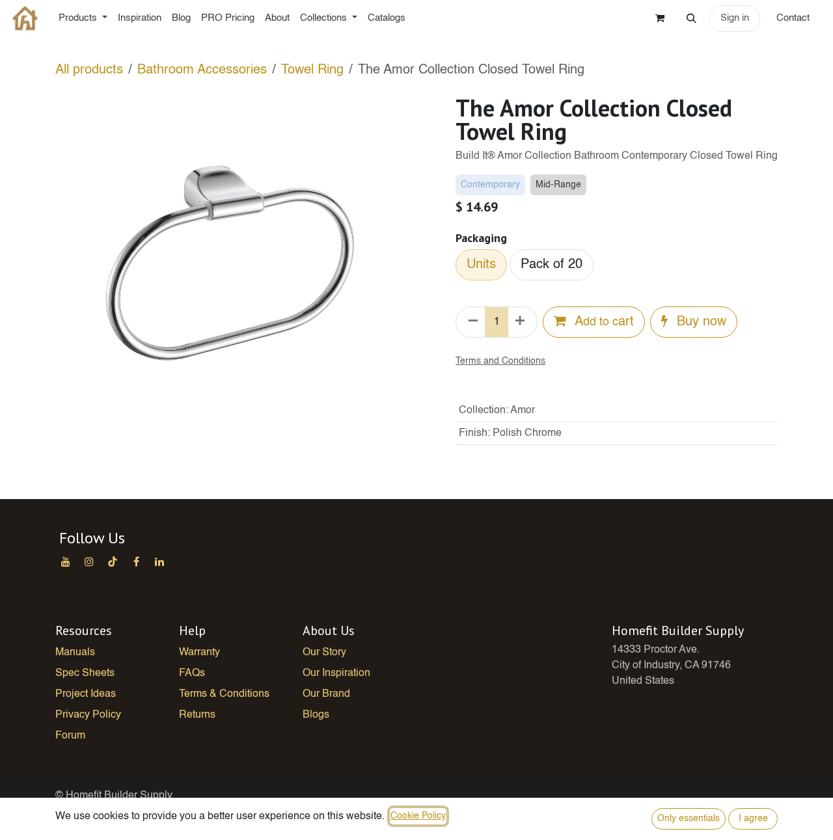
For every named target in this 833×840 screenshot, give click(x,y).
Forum (70, 736)
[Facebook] (136, 561)
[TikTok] (112, 561)
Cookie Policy (418, 815)
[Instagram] (89, 561)
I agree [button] (753, 818)
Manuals (75, 652)
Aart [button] (602, 322)
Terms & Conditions (224, 694)
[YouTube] (65, 561)
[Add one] (522, 322)
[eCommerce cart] (660, 18)
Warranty (199, 652)
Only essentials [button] (688, 818)
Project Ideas (85, 694)
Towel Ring (312, 70)
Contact (794, 18)
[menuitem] (83, 18)
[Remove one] (470, 322)
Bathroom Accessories (202, 70)
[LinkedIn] (159, 561)
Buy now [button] (699, 322)
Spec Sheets (85, 673)
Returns (197, 715)
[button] (691, 18)
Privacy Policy (88, 715)
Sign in (734, 18)
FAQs (192, 673)
